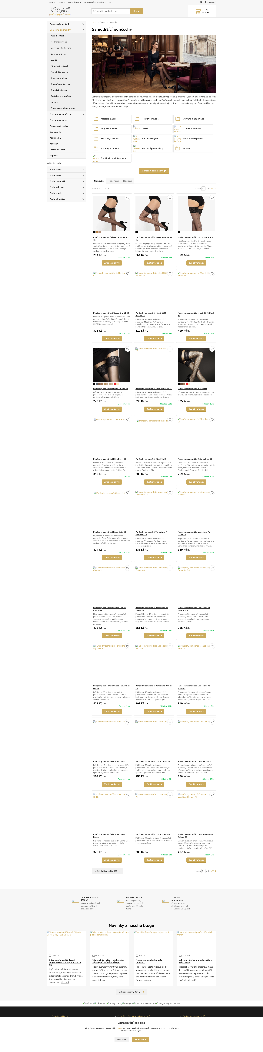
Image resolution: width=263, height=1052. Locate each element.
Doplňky (53, 155)
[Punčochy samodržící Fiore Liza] (196, 366)
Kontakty (51, 2)
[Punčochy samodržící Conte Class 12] (111, 739)
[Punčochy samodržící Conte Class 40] (196, 739)
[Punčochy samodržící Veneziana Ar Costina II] (111, 585)
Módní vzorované (59, 42)
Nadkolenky (55, 132)
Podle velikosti (57, 187)
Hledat (137, 11)
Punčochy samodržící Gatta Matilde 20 (196, 237)
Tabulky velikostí (60, 1016)
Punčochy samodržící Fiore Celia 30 (109, 532)
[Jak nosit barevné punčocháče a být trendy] (196, 941)
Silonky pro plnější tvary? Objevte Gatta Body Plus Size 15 (65, 962)
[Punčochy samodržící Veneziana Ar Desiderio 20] (154, 509)
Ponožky (53, 143)
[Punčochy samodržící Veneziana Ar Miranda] (196, 663)
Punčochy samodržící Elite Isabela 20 (195, 459)
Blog (111, 2)
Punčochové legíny (58, 126)
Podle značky (56, 193)
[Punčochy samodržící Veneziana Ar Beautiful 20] (196, 585)
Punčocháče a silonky (59, 24)
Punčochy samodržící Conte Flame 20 (152, 834)
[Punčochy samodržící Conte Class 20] (154, 739)
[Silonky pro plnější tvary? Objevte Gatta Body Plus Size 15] (66, 941)
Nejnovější (99, 181)
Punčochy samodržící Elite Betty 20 (109, 459)
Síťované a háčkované (61, 48)
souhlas (118, 1028)
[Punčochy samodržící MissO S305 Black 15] (196, 290)
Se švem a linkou (58, 54)
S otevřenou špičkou (60, 84)
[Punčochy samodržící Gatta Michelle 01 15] (111, 215)
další (211, 188)
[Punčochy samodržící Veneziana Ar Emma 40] (154, 585)
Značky (60, 2)
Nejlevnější (114, 181)
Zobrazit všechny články (129, 992)
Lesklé (54, 60)
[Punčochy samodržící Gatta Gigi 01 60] (111, 290)
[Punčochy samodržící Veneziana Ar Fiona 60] (196, 509)
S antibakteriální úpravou (63, 108)
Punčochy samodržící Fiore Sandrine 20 (153, 388)
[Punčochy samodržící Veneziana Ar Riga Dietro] (111, 663)
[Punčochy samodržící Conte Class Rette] (111, 812)
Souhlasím (140, 1039)
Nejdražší (127, 181)
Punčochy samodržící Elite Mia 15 (150, 459)
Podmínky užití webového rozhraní (133, 1016)
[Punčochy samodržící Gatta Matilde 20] (196, 215)
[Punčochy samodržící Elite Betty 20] (111, 436)
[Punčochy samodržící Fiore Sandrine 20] (154, 366)
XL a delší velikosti (59, 66)
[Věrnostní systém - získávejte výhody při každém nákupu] (109, 941)
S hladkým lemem (59, 90)
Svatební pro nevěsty (61, 96)
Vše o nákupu (73, 2)
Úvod (94, 22)
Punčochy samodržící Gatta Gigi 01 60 (111, 313)
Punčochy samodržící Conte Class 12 (110, 761)
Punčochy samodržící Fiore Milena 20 (110, 388)
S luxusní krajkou (59, 78)
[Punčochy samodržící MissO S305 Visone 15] (154, 290)
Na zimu (54, 102)
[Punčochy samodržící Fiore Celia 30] (111, 509)
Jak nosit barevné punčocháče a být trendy (195, 961)
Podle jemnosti (57, 181)
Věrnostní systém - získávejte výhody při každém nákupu (108, 961)
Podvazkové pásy (58, 120)
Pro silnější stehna (59, 72)
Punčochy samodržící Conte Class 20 (152, 761)
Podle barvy (55, 169)
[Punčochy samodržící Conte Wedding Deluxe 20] (196, 812)
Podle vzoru (55, 175)
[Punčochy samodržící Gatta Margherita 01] (154, 215)
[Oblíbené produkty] (201, 2)
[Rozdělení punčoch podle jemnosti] (153, 941)
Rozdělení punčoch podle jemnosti (149, 961)
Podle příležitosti (58, 199)
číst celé (65, 982)
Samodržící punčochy (60, 30)
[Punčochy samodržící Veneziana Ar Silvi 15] (154, 663)
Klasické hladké (58, 36)
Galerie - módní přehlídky (94, 2)
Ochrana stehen (57, 149)
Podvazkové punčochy (60, 114)
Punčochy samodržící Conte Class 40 (195, 761)
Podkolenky (55, 138)
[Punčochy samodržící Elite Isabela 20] (196, 436)
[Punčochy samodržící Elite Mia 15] (154, 436)
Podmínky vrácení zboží (194, 1016)
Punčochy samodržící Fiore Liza (192, 388)
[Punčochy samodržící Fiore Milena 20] (111, 366)
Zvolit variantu (112, 262)
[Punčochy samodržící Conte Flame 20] (154, 812)
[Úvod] (68, 11)
